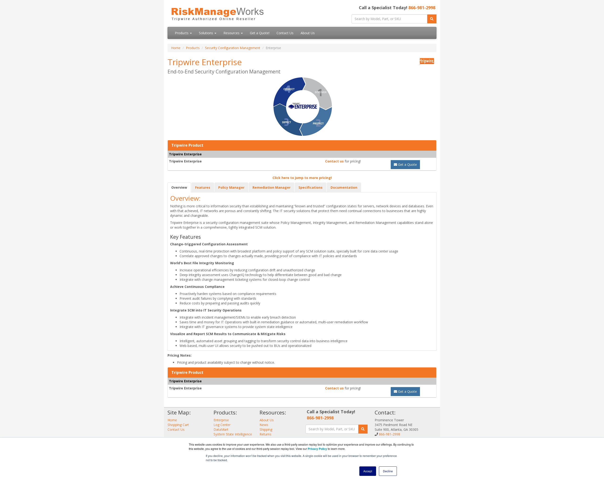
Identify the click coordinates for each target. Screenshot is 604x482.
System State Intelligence (233, 434)
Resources (231, 33)
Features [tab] (202, 187)
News (264, 424)
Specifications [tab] (310, 187)
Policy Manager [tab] (231, 187)
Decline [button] (388, 471)
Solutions (206, 33)
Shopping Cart (178, 424)
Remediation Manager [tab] (271, 187)
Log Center (222, 424)
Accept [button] (367, 471)
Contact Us (285, 33)
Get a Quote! (259, 33)
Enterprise (221, 420)
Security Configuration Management (232, 48)
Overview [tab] (179, 187)
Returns (265, 434)
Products (182, 33)
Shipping (266, 429)
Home (175, 48)
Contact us (334, 161)
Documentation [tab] (344, 187)
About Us (308, 33)
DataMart (221, 429)
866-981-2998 (421, 7)
